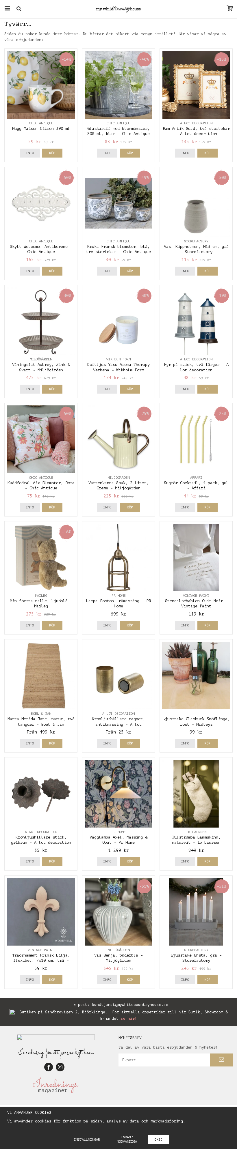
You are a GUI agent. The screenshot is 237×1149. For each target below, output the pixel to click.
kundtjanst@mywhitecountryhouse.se (130, 1004)
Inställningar (87, 1139)
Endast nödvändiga (127, 1139)
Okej (158, 1139)
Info (30, 153)
